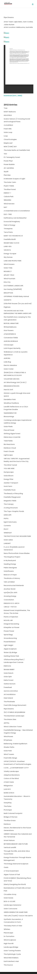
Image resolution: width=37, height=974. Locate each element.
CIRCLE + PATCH (10, 607)
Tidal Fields (8, 441)
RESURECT (8, 271)
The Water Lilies (10, 719)
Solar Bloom (8, 476)
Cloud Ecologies (10, 139)
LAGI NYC (7, 789)
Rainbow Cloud (10, 448)
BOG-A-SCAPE (9, 901)
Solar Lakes (8, 540)
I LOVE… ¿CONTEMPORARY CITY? (16, 768)
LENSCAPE (7, 515)
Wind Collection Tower (13, 726)
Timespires (8, 228)
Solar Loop (8, 132)
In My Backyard (10, 560)
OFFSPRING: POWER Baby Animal (16, 296)
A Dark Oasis (9, 782)
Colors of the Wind (11, 778)
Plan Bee (7, 175)
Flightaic (7, 307)
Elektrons (7, 666)
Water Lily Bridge (10, 652)
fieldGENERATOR (10, 413)
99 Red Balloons (10, 327)
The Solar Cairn (10, 182)
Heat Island (8, 698)
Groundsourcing (10, 638)
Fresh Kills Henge (10, 758)
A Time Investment (11, 871)
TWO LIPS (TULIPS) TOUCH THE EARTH (18, 916)
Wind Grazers (9, 264)
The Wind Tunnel (10, 465)
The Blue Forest (10, 189)
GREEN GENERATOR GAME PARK (16, 912)
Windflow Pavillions (11, 403)
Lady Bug (7, 362)
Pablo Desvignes (10, 568)
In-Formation (9, 936)
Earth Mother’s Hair (11, 961)
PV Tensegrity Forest (12, 157)
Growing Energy (10, 596)
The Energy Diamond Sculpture (16, 864)
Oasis (6, 867)
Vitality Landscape (11, 771)
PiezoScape (8, 933)
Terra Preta (8, 232)
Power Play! (8, 161)
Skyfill (6, 171)
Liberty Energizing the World (15, 884)
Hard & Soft (8, 389)
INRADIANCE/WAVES (11, 386)
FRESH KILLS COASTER (12, 437)
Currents (7, 525)
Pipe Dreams (9, 709)
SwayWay (8, 803)
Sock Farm (8, 486)
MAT (5, 207)
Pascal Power (9, 430)
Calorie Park (8, 196)
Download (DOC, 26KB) (13, 96)
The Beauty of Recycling (13, 493)
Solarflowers (9, 571)
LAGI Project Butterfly (12, 348)
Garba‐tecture (9, 684)
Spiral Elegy (8, 635)
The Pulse (7, 806)
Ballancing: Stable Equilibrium (15, 744)
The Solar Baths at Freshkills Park (17, 150)
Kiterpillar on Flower (11, 627)
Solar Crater (9, 369)
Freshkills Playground (12, 497)
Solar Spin (8, 676)
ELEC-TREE (8, 214)
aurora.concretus (11, 691)
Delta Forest (8, 680)
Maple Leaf (8, 143)
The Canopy (9, 504)
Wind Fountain (9, 278)
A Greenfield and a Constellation (17, 211)
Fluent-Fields (9, 186)
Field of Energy (9, 225)
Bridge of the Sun (10, 817)
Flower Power (9, 631)
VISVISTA (7, 250)
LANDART (7, 543)
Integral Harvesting (11, 624)
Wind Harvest (9, 204)
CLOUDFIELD (8, 125)
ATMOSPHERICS (10, 334)
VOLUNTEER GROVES (11, 379)
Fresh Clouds (9, 451)
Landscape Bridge (11, 947)
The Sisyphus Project (12, 557)
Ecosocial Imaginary (12, 221)
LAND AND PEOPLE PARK (12, 261)
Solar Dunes (8, 898)
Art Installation (10, 694)
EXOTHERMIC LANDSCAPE (13, 286)
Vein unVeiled (9, 582)
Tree (5, 108)
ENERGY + (7, 193)
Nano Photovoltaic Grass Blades (17, 553)
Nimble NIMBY (9, 669)
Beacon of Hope (10, 575)
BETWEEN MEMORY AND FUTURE (16, 844)
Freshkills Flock (9, 490)
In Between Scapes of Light (14, 179)
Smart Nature (9, 840)
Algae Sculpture (10, 649)
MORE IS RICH (9, 793)
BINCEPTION (8, 293)
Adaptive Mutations (12, 775)
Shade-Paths (9, 747)
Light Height (8, 645)
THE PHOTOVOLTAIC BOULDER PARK (17, 536)
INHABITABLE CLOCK (11, 243)
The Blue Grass (10, 820)
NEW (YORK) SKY (10, 146)
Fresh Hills (8, 129)
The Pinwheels (9, 701)
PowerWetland (9, 642)
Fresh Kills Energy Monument (15, 705)
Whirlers (7, 929)
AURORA (7, 358)
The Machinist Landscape (14, 716)
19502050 (7, 200)
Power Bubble (9, 164)
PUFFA (6, 518)
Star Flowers (9, 330)
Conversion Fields (11, 338)
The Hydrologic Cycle (12, 954)
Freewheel (8, 687)
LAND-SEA (7, 246)
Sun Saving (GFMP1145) (13, 289)
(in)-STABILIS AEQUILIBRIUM (14, 712)
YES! (5, 154)
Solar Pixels (8, 426)
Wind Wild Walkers (11, 958)
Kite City (7, 282)
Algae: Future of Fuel (12, 874)
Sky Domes (8, 257)
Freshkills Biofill (10, 239)
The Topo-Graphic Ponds (14, 511)
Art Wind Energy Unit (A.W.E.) (15, 382)
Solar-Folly (8, 268)
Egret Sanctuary (10, 522)
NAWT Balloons (10, 112)
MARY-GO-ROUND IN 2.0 (13, 236)
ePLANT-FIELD (9, 275)
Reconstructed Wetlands (14, 585)
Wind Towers (9, 754)
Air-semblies (9, 168)
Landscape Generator (12, 905)
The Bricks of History (12, 578)
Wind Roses (8, 736)
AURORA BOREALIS (11, 341)
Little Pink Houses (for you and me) (18, 303)
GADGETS (7, 300)
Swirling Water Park (11, 656)
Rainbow (7, 824)
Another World (9, 589)
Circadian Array (10, 894)
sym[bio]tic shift (10, 592)
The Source (8, 965)
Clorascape (8, 345)
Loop (6, 136)
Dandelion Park (10, 399)
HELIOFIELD (8, 115)
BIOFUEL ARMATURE (11, 323)
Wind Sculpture (10, 940)
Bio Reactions (9, 444)
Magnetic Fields (10, 501)
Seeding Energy (10, 564)
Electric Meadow (10, 365)
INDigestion (8, 786)
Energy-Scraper (10, 253)
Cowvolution (9, 600)
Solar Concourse (10, 909)
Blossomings (9, 416)
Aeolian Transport (11, 483)
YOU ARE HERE (9, 468)
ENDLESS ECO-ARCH (11, 603)
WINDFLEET (8, 533)
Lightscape (8, 455)
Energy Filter (8, 479)
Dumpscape (9, 472)
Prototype (8, 810)
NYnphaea (8, 740)
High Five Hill (8, 943)
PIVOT (6, 529)
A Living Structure (11, 508)
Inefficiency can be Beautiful (15, 218)
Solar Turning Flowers (12, 950)
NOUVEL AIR (8, 620)
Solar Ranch (8, 673)
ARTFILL (6, 723)
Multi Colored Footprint (13, 813)
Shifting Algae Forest (12, 433)
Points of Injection (11, 617)
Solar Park (8, 751)
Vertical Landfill (10, 847)
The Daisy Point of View (13, 926)
